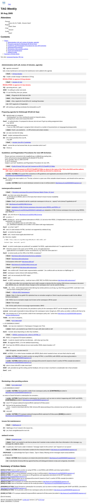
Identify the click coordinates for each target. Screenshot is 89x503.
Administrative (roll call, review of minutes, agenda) (23, 42)
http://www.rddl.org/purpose (20, 259)
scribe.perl (26, 499)
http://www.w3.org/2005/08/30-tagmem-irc (18, 175)
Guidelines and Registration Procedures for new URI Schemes (27, 45)
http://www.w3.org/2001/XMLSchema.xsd (24, 264)
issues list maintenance (15, 50)
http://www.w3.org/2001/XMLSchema (20, 204)
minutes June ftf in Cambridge (22, 142)
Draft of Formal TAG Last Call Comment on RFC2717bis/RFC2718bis (33, 166)
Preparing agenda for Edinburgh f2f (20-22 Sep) (22, 44)
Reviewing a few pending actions (18, 49)
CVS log (41, 499)
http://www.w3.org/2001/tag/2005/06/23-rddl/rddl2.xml (28, 210)
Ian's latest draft (17, 320)
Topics (6, 40)
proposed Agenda (12, 57)
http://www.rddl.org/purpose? (67, 280)
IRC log (21, 57)
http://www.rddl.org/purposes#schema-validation (26, 256)
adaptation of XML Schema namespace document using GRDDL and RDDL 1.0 (36, 207)
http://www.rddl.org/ (28, 261)
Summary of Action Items (11, 54)
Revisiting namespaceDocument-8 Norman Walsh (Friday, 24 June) (33, 192)
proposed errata (16, 439)
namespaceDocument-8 (15, 47)
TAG (9, 4)
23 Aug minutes (17, 74)
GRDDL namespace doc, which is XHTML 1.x (27, 334)
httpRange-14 (17, 425)
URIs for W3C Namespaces (21, 292)
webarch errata (12, 52)
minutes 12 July (17, 82)
